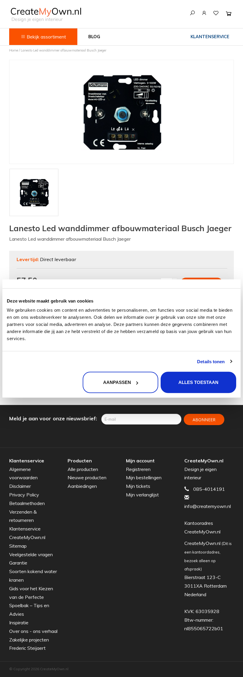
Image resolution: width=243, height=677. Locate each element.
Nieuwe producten (87, 477)
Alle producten (83, 469)
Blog (94, 36)
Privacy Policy (24, 495)
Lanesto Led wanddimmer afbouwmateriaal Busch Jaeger (63, 50)
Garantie (18, 563)
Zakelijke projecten (29, 640)
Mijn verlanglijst (142, 495)
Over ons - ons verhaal (33, 631)
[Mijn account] (204, 13)
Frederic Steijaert (27, 648)
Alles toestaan (198, 382)
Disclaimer (20, 486)
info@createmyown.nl (207, 506)
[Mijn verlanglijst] (216, 13)
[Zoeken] (192, 13)
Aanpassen (117, 382)
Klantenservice (210, 36)
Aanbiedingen (82, 486)
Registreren (138, 469)
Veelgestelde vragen (31, 554)
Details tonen (211, 361)
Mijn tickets (138, 486)
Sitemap (18, 546)
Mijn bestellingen (144, 477)
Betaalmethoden (27, 503)
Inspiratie (18, 622)
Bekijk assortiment (45, 37)
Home (13, 50)
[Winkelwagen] (228, 13)
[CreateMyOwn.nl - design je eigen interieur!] (45, 15)
